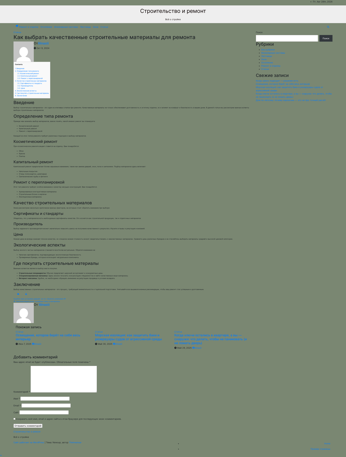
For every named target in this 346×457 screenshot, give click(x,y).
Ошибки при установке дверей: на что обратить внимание (39, 299)
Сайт (16, 412)
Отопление (46, 27)
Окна (95, 27)
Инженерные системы (66, 27)
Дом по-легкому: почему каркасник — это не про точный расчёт (291, 100)
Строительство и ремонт (173, 11)
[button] (328, 27)
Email (17, 405)
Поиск (259, 32)
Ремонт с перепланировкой (30, 78)
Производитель (25, 86)
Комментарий (22, 391)
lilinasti (43, 43)
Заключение (21, 96)
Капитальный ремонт (27, 76)
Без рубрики (268, 49)
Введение (19, 68)
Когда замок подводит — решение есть (277, 80)
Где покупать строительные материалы (32, 93)
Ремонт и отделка (28, 27)
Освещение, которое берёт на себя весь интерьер (48, 337)
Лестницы (85, 27)
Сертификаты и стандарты (29, 83)
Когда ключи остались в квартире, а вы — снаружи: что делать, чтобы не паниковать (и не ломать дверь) (210, 339)
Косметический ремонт (28, 73)
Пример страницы (320, 449)
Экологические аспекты (25, 91)
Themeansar (75, 442)
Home (327, 443)
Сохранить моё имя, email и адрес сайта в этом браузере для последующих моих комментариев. (68, 419)
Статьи (104, 27)
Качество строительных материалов (30, 81)
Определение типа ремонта (27, 71)
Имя (17, 398)
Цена (21, 88)
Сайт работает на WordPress (29, 442)
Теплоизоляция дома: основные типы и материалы (37, 301)
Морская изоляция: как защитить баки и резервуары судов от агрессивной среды (128, 337)
